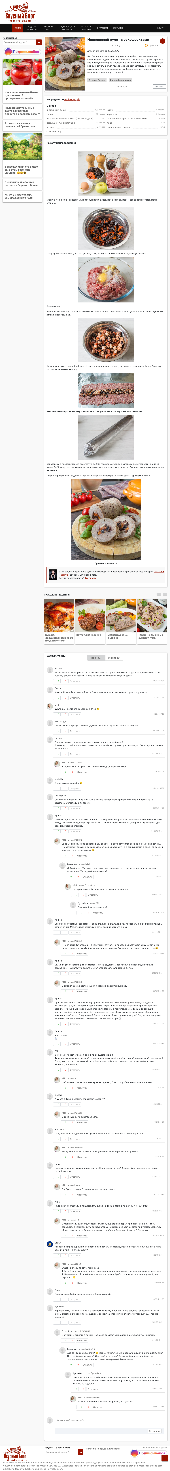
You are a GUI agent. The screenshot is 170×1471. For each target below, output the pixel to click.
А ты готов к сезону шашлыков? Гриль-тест (20, 125)
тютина (78, 765)
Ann (76, 1081)
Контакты (117, 28)
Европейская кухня (120, 80)
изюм (110, 110)
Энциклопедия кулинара (67, 28)
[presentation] (159, 594)
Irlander (78, 1115)
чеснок (50, 127)
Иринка (78, 842)
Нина (77, 1188)
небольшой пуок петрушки (60, 122)
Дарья (77, 1266)
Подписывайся (26, 52)
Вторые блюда (97, 80)
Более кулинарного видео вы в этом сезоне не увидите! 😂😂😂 (21, 169)
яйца (109, 122)
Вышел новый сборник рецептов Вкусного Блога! (21, 183)
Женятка (78, 1150)
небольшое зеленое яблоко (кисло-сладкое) (69, 118)
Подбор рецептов (32, 28)
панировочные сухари (118, 127)
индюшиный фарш (56, 110)
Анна (76, 1222)
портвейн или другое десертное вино (127, 118)
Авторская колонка (86, 28)
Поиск (18, 28)
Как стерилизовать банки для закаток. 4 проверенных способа (21, 95)
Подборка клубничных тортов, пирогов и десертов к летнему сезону (22, 110)
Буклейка (90, 888)
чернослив (112, 114)
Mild (57, 707)
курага (50, 114)
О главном (102, 28)
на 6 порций (72, 99)
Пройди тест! (48, 28)
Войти (160, 28)
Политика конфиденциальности (103, 1448)
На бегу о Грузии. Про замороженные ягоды (19, 196)
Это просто (90, 578)
